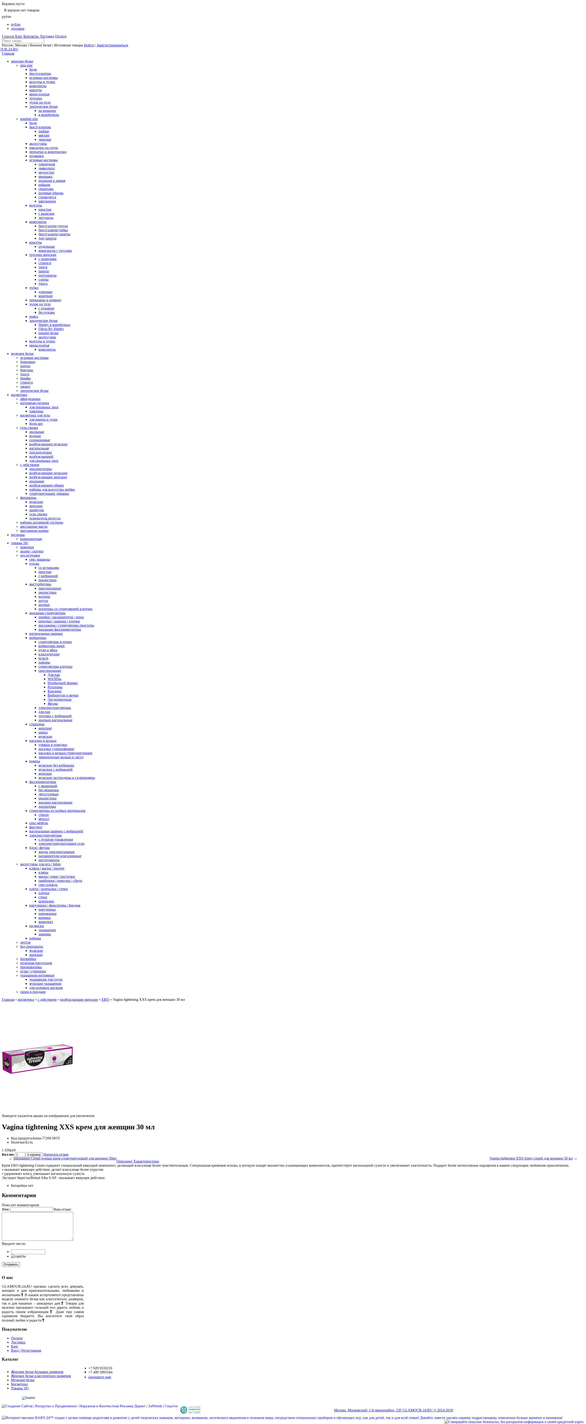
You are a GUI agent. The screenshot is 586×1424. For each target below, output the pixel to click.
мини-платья (39, 94)
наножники (47, 913)
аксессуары (38, 143)
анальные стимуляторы (47, 613)
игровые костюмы (43, 78)
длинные (45, 292)
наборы (44, 662)
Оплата (60, 36)
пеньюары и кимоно (45, 300)
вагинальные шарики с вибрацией (56, 831)
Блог (18, 36)
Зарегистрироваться (112, 45)
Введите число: (14, 1244)
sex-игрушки (30, 555)
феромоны (28, 498)
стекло (43, 815)
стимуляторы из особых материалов (57, 811)
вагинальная (39, 448)
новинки (27, 547)
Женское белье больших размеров (37, 1372)
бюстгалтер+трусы (53, 226)
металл (43, 819)
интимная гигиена (34, 403)
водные (35, 436)
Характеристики (146, 1161)
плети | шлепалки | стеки (48, 889)
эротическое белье (43, 106)
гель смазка (29, 428)
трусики (35, 98)
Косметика (19, 1384)
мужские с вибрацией (55, 769)
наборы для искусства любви (52, 489)
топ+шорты (47, 238)
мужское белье (22, 353)
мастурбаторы (40, 584)
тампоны (36, 411)
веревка (44, 918)
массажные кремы (34, 531)
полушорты (47, 275)
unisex (43, 732)
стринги (44, 263)
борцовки (27, 362)
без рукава (46, 312)
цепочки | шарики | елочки (59, 621)
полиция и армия (51, 181)
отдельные (46, 246)
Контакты (31, 36)
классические (49, 654)
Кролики (55, 691)
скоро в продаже (33, 992)
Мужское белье (23, 1380)
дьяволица (46, 168)
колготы (35, 205)
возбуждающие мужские (48, 444)
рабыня (44, 185)
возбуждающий (41, 456)
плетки (43, 893)
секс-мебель (38, 823)
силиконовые (39, 440)
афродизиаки (30, 399)
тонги (43, 283)
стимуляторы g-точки (55, 642)
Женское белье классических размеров (41, 1376)
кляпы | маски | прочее (46, 868)
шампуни (36, 510)
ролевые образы (50, 193)
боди (33, 69)
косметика (19, 395)
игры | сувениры (33, 971)
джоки (25, 386)
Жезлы (53, 703)
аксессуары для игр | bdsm (40, 864)
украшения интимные (37, 975)
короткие (45, 296)
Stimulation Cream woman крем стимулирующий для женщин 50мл (65, 1158)
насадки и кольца (42, 741)
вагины (44, 596)
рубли (15, 24)
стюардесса (47, 197)
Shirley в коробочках (54, 325)
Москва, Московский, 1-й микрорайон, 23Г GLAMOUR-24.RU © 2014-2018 (393, 1410)
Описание (124, 1161)
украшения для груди (45, 979)
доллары (17, 28)
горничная (46, 164)
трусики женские (42, 255)
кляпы (43, 872)
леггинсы (45, 218)
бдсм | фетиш (39, 848)
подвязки (36, 156)
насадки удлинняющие (56, 749)
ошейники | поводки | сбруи (60, 881)
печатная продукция (36, 963)
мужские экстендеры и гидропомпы (66, 778)
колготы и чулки (42, 82)
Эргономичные (60, 699)
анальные (36, 432)
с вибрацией (48, 576)
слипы (43, 279)
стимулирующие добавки (49, 493)
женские (36, 506)
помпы (34, 761)
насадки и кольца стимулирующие (65, 753)
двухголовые (48, 794)
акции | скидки (31, 551)
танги (42, 267)
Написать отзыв (55, 1154)
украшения (47, 930)
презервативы (31, 967)
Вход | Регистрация (26, 1350)
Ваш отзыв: (62, 1209)
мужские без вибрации (56, 765)
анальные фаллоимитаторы (59, 629)
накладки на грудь (43, 148)
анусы (43, 601)
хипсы (25, 366)
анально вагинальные (55, 720)
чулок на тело (40, 102)
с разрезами (47, 259)
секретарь (46, 189)
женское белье (22, 61)
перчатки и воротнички (47, 152)
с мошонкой (47, 786)
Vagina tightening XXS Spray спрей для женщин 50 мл (531, 1158)
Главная (8, 36)
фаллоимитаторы (42, 782)
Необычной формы (63, 683)
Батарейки (19, 1185)
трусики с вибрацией (55, 716)
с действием (29, 465)
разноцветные (31, 539)
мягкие (43, 135)
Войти (89, 45)
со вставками (48, 568)
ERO (105, 999)
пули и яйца (47, 650)
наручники (47, 909)
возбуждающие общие (46, 485)
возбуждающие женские (48, 477)
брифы (25, 378)
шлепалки (46, 901)
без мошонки (48, 790)
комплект (45, 922)
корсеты (35, 90)
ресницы (18, 535)
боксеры (26, 370)
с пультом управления (55, 839)
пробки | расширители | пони (61, 617)
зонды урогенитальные (56, 852)
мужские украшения (45, 983)
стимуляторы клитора (55, 666)
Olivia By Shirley (51, 329)
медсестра (46, 172)
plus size (26, 65)
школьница (47, 201)
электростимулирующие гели (61, 843)
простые (45, 209)
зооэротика (47, 806)
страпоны (36, 724)
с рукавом (46, 308)
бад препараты (31, 946)
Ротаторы (55, 687)
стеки (42, 897)
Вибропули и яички (63, 695)
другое (25, 942)
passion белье (48, 333)
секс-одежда (47, 885)
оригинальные (49, 588)
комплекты (37, 86)
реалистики (47, 580)
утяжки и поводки (52, 745)
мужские (36, 502)
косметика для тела (35, 415)
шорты (43, 271)
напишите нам (99, 1377)
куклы (34, 563)
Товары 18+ (20, 1388)
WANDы (54, 679)
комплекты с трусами (55, 251)
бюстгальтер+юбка (53, 230)
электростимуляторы (54, 708)
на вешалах (47, 111)
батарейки (28, 959)
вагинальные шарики (46, 633)
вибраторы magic (51, 646)
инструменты (49, 860)
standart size (29, 119)
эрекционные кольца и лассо (60, 757)
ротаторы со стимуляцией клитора (65, 609)
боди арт (36, 423)
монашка (45, 176)
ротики (44, 605)
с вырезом (46, 213)
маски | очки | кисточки (56, 876)
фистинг (36, 827)
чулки (33, 288)
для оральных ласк (43, 407)
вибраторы (37, 638)
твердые (44, 139)
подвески (36, 926)
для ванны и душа (43, 419)
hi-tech (43, 658)
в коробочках (48, 115)
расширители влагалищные (59, 856)
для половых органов (46, 988)
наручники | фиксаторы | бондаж (54, 905)
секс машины (39, 559)
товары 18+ (20, 543)
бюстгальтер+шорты (54, 234)
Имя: (5, 1209)
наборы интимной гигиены (41, 522)
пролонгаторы (40, 452)
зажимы (44, 934)
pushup (43, 131)
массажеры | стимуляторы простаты (66, 625)
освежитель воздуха (44, 518)
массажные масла (33, 526)
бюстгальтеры (40, 73)
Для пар (54, 675)
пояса (33, 316)
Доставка (47, 36)
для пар (44, 712)
